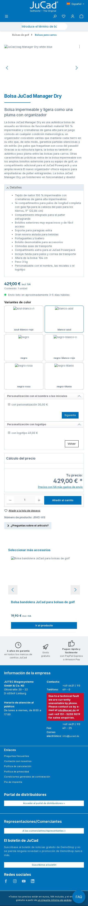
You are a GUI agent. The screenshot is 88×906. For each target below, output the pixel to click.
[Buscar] (62, 26)
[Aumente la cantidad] (39, 500)
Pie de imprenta (13, 782)
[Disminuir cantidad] (10, 500)
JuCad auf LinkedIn (33, 881)
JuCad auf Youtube (24, 881)
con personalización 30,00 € (29, 404)
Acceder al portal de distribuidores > (44, 803)
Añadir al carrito (62, 500)
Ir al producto (44, 625)
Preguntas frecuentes (16, 756)
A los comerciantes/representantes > (44, 830)
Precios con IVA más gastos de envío (60, 486)
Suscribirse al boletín (44, 864)
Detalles (16, 187)
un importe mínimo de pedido (55, 900)
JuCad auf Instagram (15, 881)
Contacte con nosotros (18, 761)
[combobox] (39, 26)
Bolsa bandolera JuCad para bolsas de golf (43, 602)
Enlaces (10, 750)
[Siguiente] (76, 67)
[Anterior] (7, 67)
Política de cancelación (17, 766)
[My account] (72, 16)
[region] (42, 68)
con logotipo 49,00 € (24, 432)
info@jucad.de (67, 710)
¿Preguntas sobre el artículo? (30, 525)
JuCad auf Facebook (6, 881)
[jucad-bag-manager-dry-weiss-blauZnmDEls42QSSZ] (42, 68)
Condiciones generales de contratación (27, 776)
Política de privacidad (16, 771)
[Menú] (6, 16)
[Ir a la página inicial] (44, 6)
